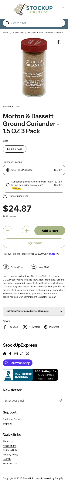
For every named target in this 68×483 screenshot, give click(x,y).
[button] (7, 230)
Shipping (7, 423)
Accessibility (9, 445)
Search (7, 458)
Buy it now (34, 243)
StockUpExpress (32, 478)
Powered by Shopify (52, 478)
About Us (8, 441)
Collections (18, 32)
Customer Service (12, 419)
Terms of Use (10, 463)
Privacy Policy (10, 454)
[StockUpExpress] (33, 9)
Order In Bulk (10, 450)
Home (5, 32)
